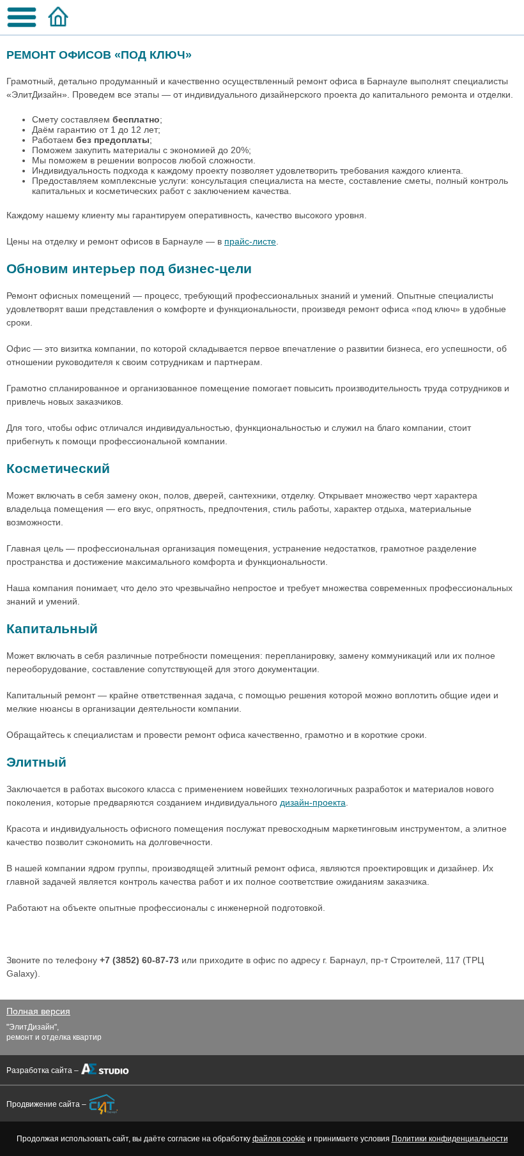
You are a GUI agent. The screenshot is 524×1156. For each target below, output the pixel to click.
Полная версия (38, 1011)
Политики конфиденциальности (450, 1138)
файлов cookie (278, 1138)
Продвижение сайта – (46, 1104)
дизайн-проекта (313, 802)
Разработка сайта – (42, 1070)
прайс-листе (250, 241)
